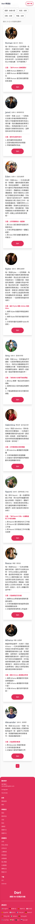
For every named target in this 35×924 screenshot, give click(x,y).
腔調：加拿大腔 (10, 11)
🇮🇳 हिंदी (12, 920)
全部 (2, 841)
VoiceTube (4, 793)
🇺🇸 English (4, 908)
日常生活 (4, 848)
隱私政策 (4, 801)
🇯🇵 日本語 (29, 908)
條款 (2, 804)
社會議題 (4, 865)
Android (3, 884)
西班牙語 (4, 816)
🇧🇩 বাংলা (17, 920)
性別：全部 (23, 11)
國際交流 (4, 868)
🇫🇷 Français (20, 912)
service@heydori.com (7, 786)
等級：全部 (20, 16)
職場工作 (4, 872)
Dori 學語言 (6, 3)
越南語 (3, 826)
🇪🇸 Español (4, 912)
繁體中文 (4, 830)
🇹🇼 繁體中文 (12, 908)
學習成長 (4, 855)
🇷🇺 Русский (24, 920)
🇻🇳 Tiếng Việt (5, 916)
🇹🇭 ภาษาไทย (5, 920)
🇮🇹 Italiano (14, 916)
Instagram (4, 789)
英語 (2, 813)
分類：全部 (8, 16)
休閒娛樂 (4, 858)
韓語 (2, 823)
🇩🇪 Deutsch (28, 912)
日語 (2, 819)
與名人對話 (4, 845)
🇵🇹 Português (23, 916)
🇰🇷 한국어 (12, 912)
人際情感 (4, 852)
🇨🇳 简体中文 (21, 908)
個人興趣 (4, 862)
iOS (2, 880)
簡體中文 (4, 833)
